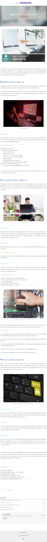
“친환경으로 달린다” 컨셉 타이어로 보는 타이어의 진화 (10, 505)
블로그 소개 (20, 535)
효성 (5, 498)
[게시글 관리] (6, 490)
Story (2, 498)
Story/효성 (21, 18)
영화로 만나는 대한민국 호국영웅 (6, 507)
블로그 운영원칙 (26, 535)
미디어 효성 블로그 (6, 514)
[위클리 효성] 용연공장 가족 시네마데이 (7, 509)
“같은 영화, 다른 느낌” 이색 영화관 (6, 502)
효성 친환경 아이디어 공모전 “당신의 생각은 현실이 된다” (10, 500)
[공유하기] (4, 490)
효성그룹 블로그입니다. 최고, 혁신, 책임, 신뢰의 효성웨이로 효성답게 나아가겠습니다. (16, 516)
